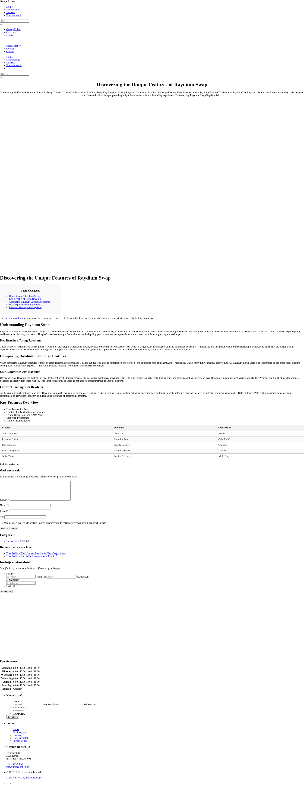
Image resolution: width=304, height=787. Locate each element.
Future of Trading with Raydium (25, 307)
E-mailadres (12, 579)
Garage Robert (13, 29)
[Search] (1, 24)
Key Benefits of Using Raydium (25, 299)
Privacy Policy (20, 740)
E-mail (4, 511)
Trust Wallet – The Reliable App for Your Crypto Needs (34, 556)
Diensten (10, 12)
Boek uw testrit (14, 15)
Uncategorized (13, 541)
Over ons (11, 32)
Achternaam (83, 576)
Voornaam (41, 576)
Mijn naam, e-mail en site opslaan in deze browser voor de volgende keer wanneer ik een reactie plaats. (55, 523)
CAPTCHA (12, 586)
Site (2, 517)
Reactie (4, 499)
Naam (4, 505)
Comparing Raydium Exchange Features (29, 301)
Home (9, 6)
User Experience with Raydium (25, 304)
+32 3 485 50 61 (14, 764)
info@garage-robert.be (17, 766)
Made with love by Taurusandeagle (23, 777)
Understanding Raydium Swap (24, 296)
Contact (10, 35)
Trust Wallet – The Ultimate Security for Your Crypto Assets (36, 553)
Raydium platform (14, 318)
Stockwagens (13, 9)
